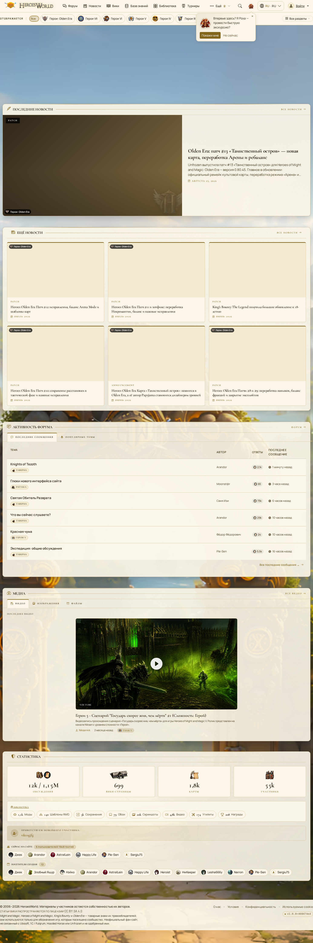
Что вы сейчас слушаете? (30, 514)
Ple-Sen (222, 551)
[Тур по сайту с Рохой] (251, 6)
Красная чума (21, 531)
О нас (217, 907)
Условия (233, 907)
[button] (298, 6)
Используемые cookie (298, 907)
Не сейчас (230, 35)
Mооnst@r (223, 484)
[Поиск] (240, 6)
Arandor (222, 467)
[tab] (32, 437)
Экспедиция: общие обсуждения (36, 548)
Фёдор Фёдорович (229, 534)
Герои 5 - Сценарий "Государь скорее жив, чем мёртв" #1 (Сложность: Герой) (141, 715)
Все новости (291, 109)
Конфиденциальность (261, 907)
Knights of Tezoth (23, 464)
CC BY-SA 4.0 (73, 911)
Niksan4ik (84, 730)
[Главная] (29, 6)
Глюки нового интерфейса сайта (36, 481)
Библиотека (21, 807)
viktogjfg (27, 835)
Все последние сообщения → (280, 565)
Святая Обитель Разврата (30, 498)
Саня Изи (223, 501)
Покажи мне (210, 35)
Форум (296, 427)
